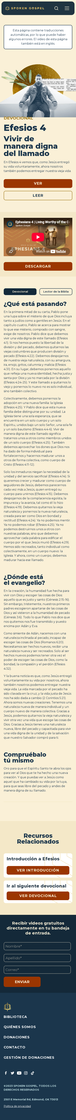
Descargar (38, 266)
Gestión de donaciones (29, 1058)
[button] (67, 8)
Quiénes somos (20, 1027)
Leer (38, 195)
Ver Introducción (38, 870)
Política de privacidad (17, 1106)
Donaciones (17, 1037)
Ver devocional (38, 896)
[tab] (20, 291)
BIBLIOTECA (15, 1017)
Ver (38, 183)
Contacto (14, 1047)
